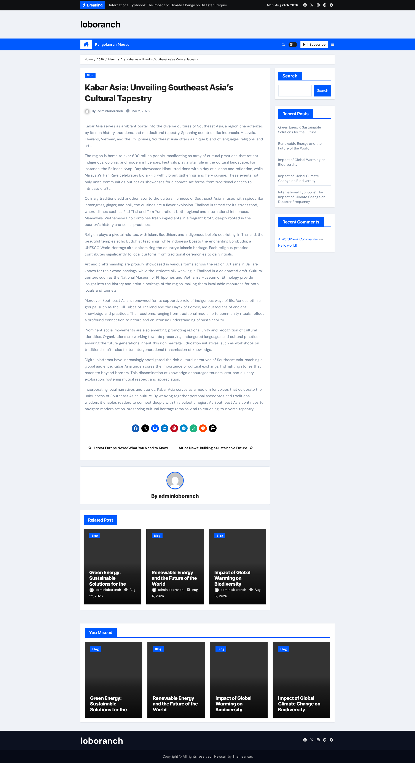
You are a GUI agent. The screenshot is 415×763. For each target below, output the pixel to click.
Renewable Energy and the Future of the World (174, 578)
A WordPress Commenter (298, 239)
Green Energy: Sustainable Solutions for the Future (107, 581)
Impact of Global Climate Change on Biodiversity (298, 178)
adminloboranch (110, 111)
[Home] (86, 45)
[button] (333, 44)
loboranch (100, 24)
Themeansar (242, 756)
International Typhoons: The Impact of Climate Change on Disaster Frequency (301, 197)
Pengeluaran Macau (112, 44)
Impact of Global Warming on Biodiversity (232, 578)
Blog (90, 75)
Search (290, 76)
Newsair (220, 756)
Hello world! (287, 245)
